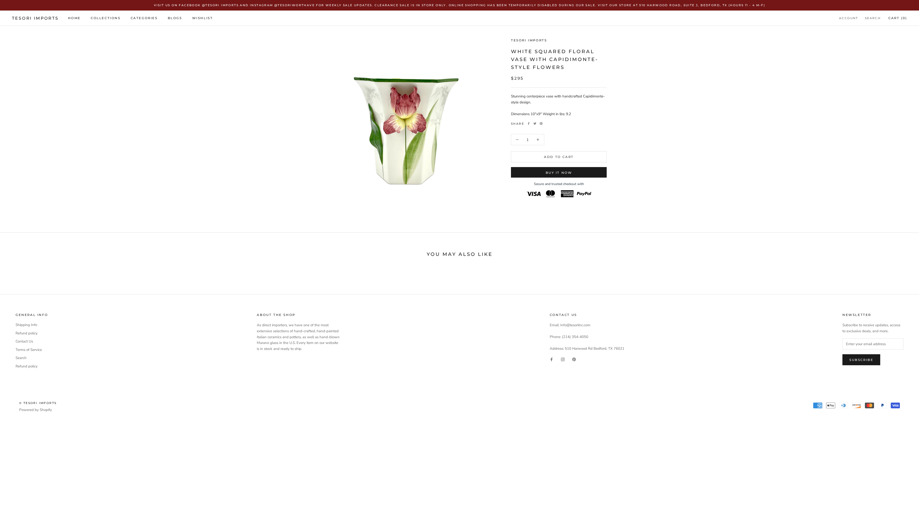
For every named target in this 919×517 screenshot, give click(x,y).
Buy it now (559, 172)
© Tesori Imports (37, 403)
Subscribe (861, 360)
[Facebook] (528, 123)
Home (74, 18)
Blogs (175, 18)
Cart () (897, 18)
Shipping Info (26, 324)
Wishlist (202, 18)
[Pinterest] (541, 123)
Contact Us (24, 341)
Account (848, 18)
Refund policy (27, 333)
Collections (106, 18)
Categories (144, 18)
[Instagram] (563, 359)
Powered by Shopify (35, 409)
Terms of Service (29, 349)
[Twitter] (534, 123)
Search (873, 18)
